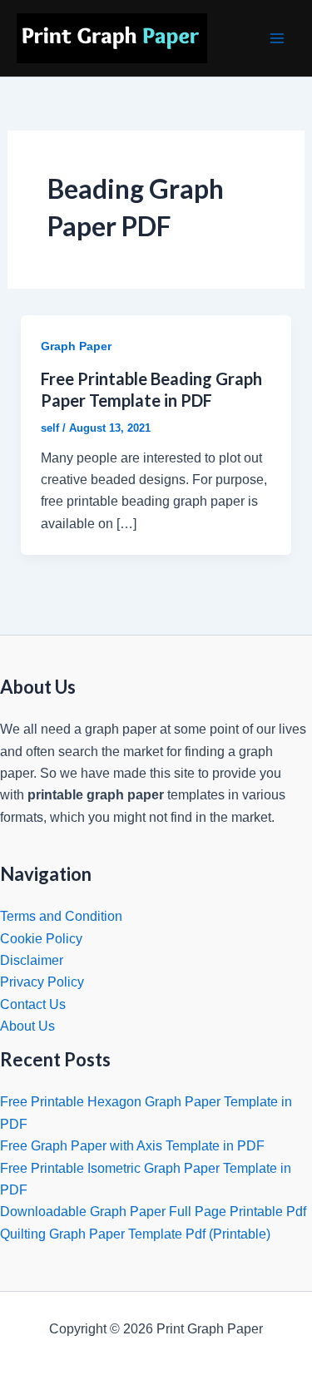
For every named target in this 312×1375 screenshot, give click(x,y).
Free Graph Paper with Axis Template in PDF (132, 1146)
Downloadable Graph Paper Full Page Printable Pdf (153, 1211)
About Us (27, 1026)
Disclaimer (31, 960)
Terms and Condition (61, 916)
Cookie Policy (41, 939)
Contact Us (33, 1004)
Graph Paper (76, 346)
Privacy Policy (42, 982)
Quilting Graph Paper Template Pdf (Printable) (135, 1234)
